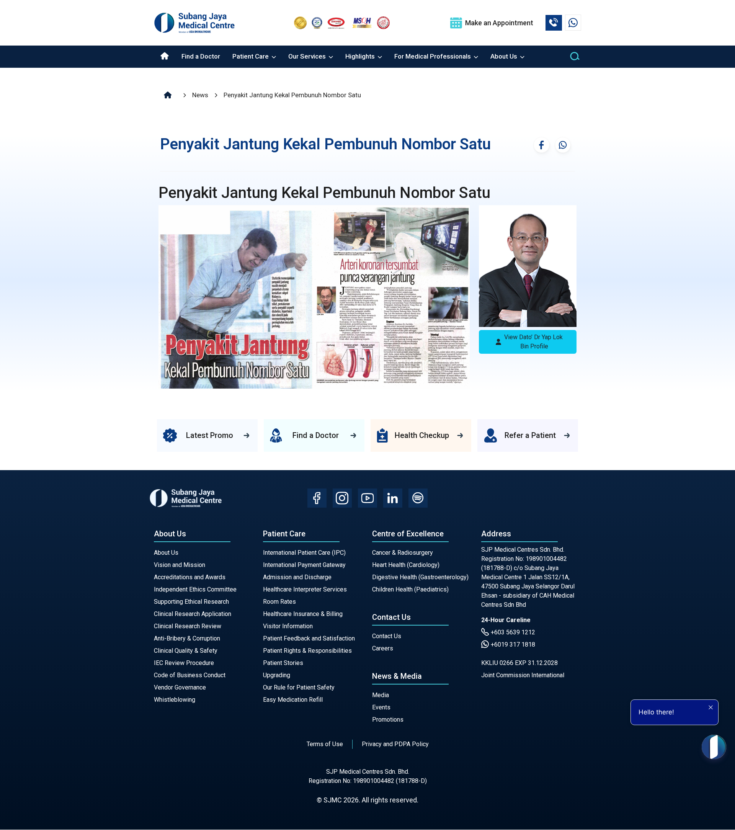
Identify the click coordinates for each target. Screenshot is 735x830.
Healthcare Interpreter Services (305, 589)
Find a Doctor (200, 56)
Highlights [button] (360, 56)
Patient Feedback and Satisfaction (309, 638)
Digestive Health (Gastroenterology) (420, 577)
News (200, 95)
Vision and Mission (179, 565)
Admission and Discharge (297, 577)
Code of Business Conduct (189, 675)
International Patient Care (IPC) (304, 552)
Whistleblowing (174, 699)
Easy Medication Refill (293, 699)
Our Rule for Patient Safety (299, 687)
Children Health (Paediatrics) (410, 589)
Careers (382, 648)
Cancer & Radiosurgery (402, 552)
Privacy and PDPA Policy (395, 744)
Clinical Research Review (187, 626)
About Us (166, 552)
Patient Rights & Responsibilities (307, 650)
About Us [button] (504, 56)
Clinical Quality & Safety (185, 650)
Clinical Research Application (192, 614)
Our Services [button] (307, 56)
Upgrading (276, 675)
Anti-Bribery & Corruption (187, 638)
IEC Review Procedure (184, 663)
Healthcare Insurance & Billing (303, 614)
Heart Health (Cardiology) (405, 565)
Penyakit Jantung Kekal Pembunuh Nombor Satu (292, 95)
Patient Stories (283, 663)
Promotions (387, 719)
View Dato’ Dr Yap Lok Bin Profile (533, 341)
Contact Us (386, 636)
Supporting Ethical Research (191, 601)
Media (380, 695)
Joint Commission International (522, 675)
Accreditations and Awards (189, 577)
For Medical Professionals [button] (433, 56)
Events (381, 707)
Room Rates (279, 601)
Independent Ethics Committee (195, 589)
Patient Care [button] (251, 56)
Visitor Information (288, 626)
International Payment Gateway (304, 565)
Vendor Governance (180, 687)
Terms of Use (325, 744)
